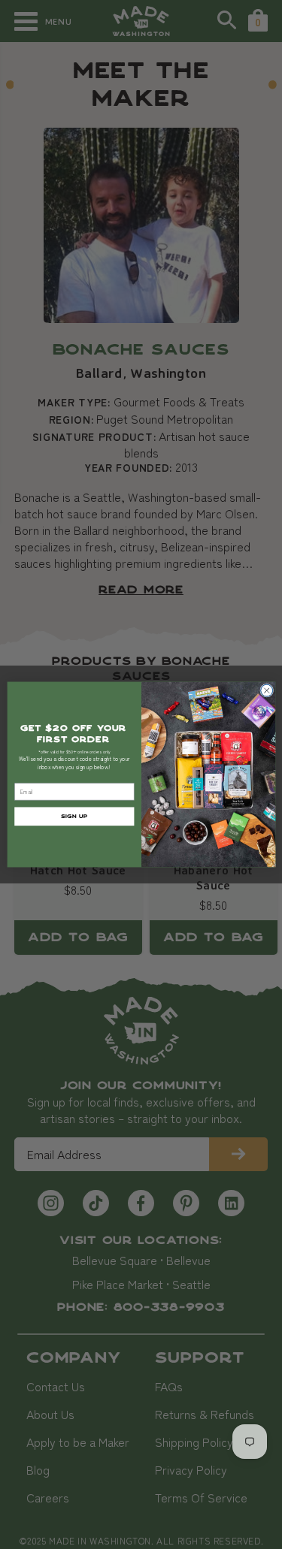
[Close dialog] (266, 690)
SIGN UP (74, 816)
